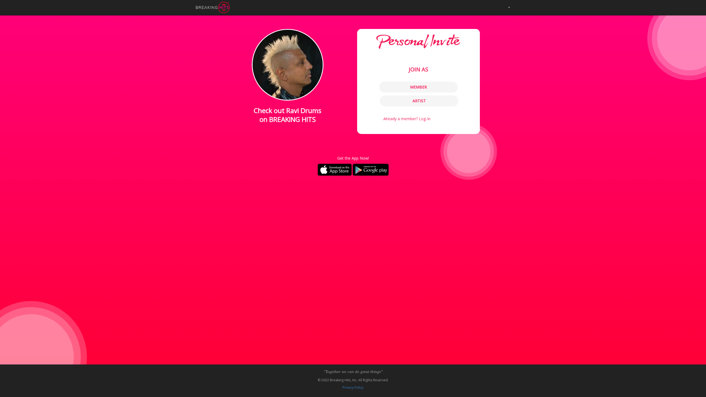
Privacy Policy (353, 387)
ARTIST (419, 100)
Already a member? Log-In (406, 118)
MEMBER (418, 87)
